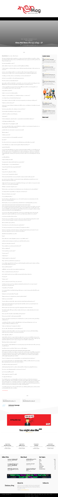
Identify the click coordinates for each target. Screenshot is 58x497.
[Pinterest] (32, 52)
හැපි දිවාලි (36, 445)
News (43, 58)
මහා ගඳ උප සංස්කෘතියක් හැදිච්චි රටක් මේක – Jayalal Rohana (13, 459)
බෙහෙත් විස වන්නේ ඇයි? (30, 463)
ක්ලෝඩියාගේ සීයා (7, 445)
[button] (52, 1)
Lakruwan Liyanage (14, 405)
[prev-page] (28, 451)
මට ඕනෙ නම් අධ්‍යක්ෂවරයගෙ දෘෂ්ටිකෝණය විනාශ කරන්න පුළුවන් (31, 469)
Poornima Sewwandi (7, 448)
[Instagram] (45, 486)
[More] (36, 52)
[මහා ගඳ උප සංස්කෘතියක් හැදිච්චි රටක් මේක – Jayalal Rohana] (4, 460)
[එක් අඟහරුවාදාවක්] (50, 439)
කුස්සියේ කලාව (22, 445)
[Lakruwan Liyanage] (21, 45)
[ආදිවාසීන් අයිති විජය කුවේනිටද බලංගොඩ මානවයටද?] (23, 460)
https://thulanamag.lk (11, 406)
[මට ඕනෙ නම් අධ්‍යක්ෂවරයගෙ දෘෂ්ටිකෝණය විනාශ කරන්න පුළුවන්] (23, 470)
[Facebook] (28, 52)
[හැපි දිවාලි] (36, 439)
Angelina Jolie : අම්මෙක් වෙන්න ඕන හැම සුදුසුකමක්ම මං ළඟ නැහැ (13, 469)
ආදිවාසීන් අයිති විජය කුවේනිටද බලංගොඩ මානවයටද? (31, 459)
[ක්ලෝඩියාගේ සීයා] (7, 439)
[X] (30, 52)
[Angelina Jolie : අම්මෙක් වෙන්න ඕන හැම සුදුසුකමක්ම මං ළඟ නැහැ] (4, 470)
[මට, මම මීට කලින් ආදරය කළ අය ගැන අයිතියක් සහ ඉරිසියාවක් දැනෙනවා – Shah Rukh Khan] (4, 465)
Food (43, 109)
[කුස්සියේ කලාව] (21, 439)
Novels (26, 40)
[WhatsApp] (34, 52)
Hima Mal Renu (30, 40)
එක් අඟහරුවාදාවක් (50, 445)
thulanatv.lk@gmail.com (25, 489)
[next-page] (30, 451)
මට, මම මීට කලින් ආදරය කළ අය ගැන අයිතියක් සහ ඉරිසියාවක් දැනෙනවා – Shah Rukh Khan (13, 464)
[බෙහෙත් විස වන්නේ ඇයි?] (23, 465)
